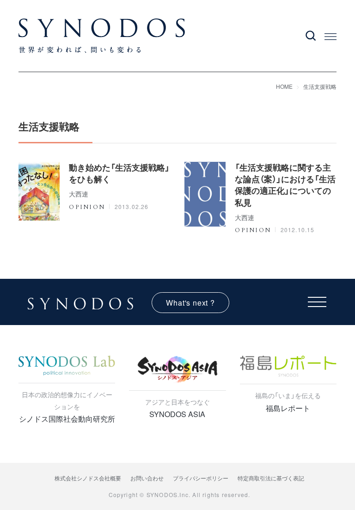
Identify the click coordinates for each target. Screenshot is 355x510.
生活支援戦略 (320, 86)
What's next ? (190, 302)
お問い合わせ (147, 478)
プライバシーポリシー (200, 478)
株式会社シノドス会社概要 (88, 478)
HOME (284, 86)
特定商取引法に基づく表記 (271, 478)
